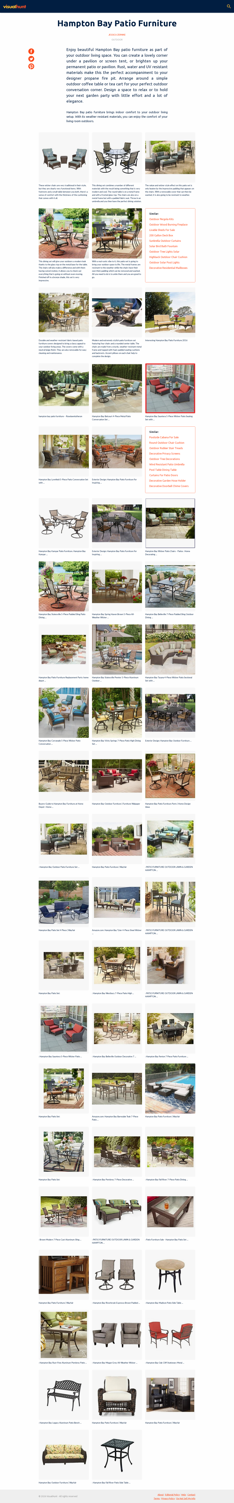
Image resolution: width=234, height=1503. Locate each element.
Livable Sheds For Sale (162, 230)
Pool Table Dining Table (163, 469)
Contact (191, 1494)
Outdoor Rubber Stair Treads (166, 448)
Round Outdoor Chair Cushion (166, 442)
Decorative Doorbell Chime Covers (169, 486)
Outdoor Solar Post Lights (164, 262)
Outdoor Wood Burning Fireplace (168, 224)
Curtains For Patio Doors (163, 475)
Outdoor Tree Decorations (164, 459)
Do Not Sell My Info (185, 1498)
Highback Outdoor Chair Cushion (168, 257)
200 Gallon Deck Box (161, 235)
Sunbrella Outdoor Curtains (165, 240)
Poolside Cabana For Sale (164, 437)
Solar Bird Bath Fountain (163, 246)
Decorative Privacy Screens (164, 453)
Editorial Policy (172, 1494)
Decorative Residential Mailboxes (168, 267)
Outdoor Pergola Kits (161, 219)
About (161, 1494)
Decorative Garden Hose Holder (167, 480)
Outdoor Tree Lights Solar (164, 251)
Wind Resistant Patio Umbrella (166, 464)
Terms (157, 1498)
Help (183, 1494)
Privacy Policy (168, 1498)
